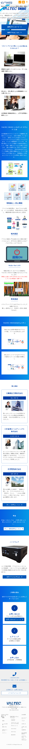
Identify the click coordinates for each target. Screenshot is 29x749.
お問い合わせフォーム (14, 619)
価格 (3, 720)
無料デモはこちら (14, 32)
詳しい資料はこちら (14, 505)
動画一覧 (4, 726)
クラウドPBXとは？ (24, 739)
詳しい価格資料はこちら (13, 529)
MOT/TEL (13, 731)
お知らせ (24, 723)
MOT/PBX (13, 728)
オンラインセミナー (24, 718)
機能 (3, 717)
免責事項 (24, 729)
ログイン (4, 732)
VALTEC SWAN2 (13, 720)
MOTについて (14, 725)
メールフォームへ (14, 693)
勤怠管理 (13, 734)
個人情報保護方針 (24, 733)
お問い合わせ (24, 727)
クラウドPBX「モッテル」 (24, 737)
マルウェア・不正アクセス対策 (15, 723)
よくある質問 (5, 724)
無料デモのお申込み (14, 577)
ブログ (23, 720)
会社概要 (24, 714)
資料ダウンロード (14, 27)
